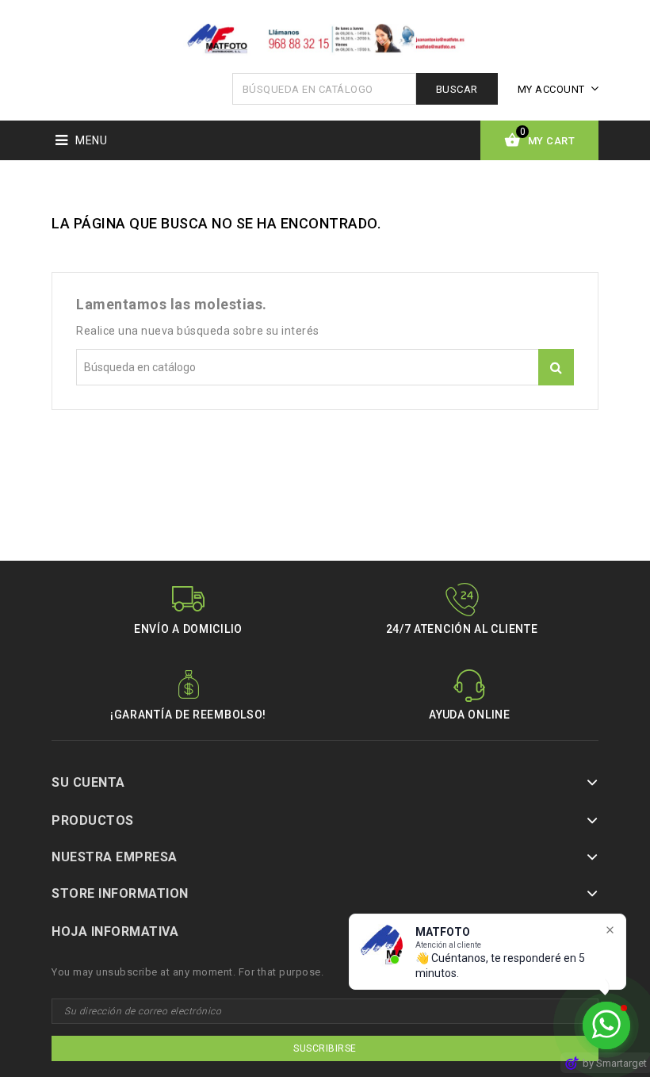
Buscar (457, 89)
